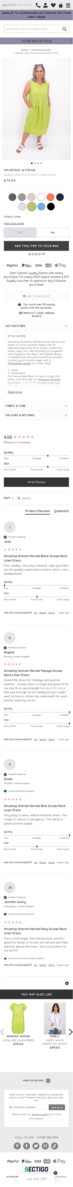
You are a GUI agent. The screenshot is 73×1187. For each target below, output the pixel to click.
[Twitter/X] (35, 1146)
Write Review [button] (36, 482)
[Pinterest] (17, 1146)
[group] (36, 437)
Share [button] (51, 612)
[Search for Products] (64, 29)
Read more (15, 392)
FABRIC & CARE (16, 405)
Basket (61, 5)
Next (71, 1028)
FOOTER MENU (33, 1080)
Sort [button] (7, 498)
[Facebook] (26, 1146)
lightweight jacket (19, 363)
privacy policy (40, 1114)
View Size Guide (14, 223)
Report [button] (42, 612)
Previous (2, 1028)
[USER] (45, 5)
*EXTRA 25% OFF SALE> (36, 40)
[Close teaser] (55, 1173)
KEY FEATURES (15, 325)
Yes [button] (35, 612)
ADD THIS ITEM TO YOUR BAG (36, 246)
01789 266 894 (47, 1137)
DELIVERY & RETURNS (20, 415)
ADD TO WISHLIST (38, 296)
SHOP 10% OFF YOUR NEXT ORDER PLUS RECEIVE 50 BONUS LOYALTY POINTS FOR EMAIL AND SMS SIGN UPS (36, 1098)
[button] (36, 1179)
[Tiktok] (54, 1146)
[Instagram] (45, 1146)
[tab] (37, 512)
